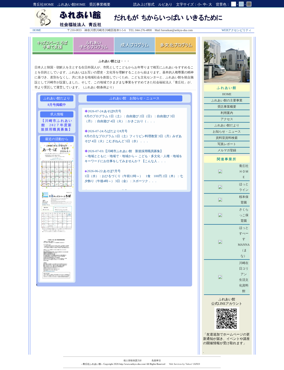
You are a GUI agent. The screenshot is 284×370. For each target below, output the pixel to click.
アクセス (227, 119)
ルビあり (165, 4)
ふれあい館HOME (71, 4)
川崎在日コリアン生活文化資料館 (243, 277)
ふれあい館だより (226, 125)
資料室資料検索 (227, 137)
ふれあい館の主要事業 (226, 100)
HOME (226, 94)
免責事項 (156, 360)
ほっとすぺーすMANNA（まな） (244, 242)
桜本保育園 (243, 199)
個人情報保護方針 (132, 360)
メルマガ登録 (226, 150)
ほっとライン (243, 187)
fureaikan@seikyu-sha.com (177, 30)
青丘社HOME (43, 4)
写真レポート (226, 144)
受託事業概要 (99, 4)
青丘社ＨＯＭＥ (243, 171)
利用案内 (227, 113)
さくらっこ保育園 (243, 215)
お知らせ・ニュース (227, 131)
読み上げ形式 (143, 4)
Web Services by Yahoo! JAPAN (184, 364)
